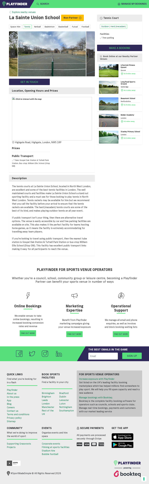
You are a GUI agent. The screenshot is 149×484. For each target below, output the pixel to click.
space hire (15, 26)
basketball (63, 26)
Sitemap (11, 421)
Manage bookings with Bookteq (95, 397)
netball (37, 26)
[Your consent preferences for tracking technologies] (144, 479)
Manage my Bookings (134, 3)
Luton (62, 403)
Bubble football (50, 454)
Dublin (62, 396)
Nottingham (65, 407)
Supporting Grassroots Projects (19, 445)
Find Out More (28, 333)
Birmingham (48, 393)
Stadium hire (48, 450)
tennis (27, 26)
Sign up (132, 356)
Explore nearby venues (24, 12)
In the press (13, 396)
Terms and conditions (18, 414)
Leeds (45, 400)
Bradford (64, 393)
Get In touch (29, 82)
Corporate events (51, 443)
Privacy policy (14, 417)
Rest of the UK (48, 412)
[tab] (52, 90)
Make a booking (119, 48)
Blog (9, 403)
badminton (50, 26)
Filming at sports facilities (55, 447)
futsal (75, 26)
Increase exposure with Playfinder (96, 378)
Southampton (66, 410)
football (85, 26)
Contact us (12, 410)
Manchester (48, 407)
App (9, 400)
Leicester (64, 400)
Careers (11, 407)
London (46, 403)
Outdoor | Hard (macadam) (113, 26)
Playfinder (12, 389)
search (44, 3)
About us (11, 393)
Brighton (46, 396)
